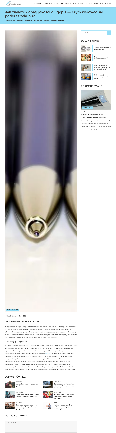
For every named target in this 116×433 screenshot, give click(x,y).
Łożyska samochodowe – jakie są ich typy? (102, 48)
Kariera (56, 3)
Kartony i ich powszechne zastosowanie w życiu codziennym (63, 407)
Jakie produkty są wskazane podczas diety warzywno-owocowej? (64, 396)
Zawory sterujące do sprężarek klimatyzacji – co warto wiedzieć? (102, 67)
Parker (47, 353)
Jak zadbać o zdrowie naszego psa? (27, 385)
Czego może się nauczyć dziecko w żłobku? (102, 58)
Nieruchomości (78, 3)
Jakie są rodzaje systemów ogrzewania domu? (101, 76)
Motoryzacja (66, 3)
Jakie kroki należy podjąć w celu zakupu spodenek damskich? (27, 395)
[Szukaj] (109, 32)
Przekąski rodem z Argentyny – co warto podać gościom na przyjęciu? (27, 407)
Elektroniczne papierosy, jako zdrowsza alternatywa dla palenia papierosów (65, 386)
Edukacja (48, 3)
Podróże (89, 3)
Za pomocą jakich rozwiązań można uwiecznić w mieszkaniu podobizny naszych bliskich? (93, 117)
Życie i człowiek (12, 309)
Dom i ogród (38, 3)
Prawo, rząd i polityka (102, 3)
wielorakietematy (11, 316)
